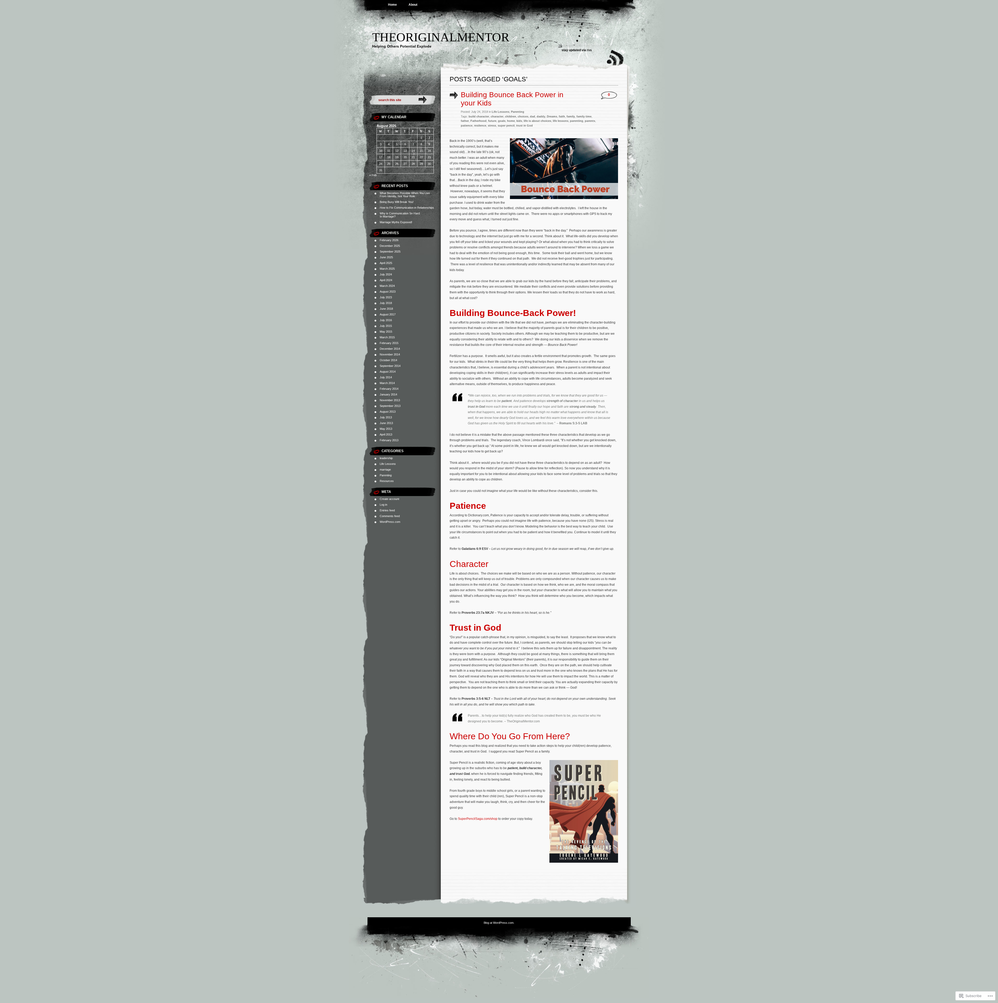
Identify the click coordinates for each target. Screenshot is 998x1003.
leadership (386, 458)
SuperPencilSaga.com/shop (477, 819)
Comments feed (390, 516)
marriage (385, 469)
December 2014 (390, 348)
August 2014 (388, 371)
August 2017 (388, 314)
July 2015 (386, 325)
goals (501, 120)
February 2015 (389, 343)
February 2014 (389, 388)
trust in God (524, 125)
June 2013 (386, 423)
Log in (383, 504)
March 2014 (387, 383)
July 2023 (386, 297)
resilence (480, 125)
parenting (576, 120)
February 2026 (389, 240)
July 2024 (386, 274)
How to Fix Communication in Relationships (407, 207)
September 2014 (390, 365)
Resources (387, 481)
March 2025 (387, 268)
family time (584, 116)
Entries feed (387, 510)
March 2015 (387, 337)
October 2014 (388, 360)
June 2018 (386, 308)
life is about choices (537, 120)
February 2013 (389, 440)
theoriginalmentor (440, 37)
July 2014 (386, 377)
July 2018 (386, 303)
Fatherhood (478, 120)
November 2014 (390, 354)
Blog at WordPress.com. (499, 922)
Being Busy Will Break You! (396, 201)
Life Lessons (388, 463)
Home (392, 4)
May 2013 (386, 428)
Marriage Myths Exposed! (396, 222)
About (413, 4)
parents (590, 120)
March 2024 (387, 285)
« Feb (373, 175)
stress (492, 125)
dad (532, 116)
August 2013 (388, 411)
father (465, 120)
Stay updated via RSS (577, 50)
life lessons (560, 120)
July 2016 (386, 320)
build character (479, 116)
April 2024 (386, 280)
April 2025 (386, 263)
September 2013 (390, 405)
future (492, 120)
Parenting (386, 475)
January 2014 (388, 394)
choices (523, 116)
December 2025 (390, 245)
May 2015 (386, 331)
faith (562, 116)
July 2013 (386, 417)
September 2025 (390, 251)
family (571, 116)
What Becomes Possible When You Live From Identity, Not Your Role (405, 195)
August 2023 (388, 291)
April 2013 (386, 434)
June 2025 (386, 257)
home (511, 120)
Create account (389, 498)
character (497, 116)
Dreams (552, 116)
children (510, 116)
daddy (541, 116)
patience (466, 125)
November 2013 (390, 400)
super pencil (506, 125)
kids (519, 120)
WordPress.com (390, 521)
